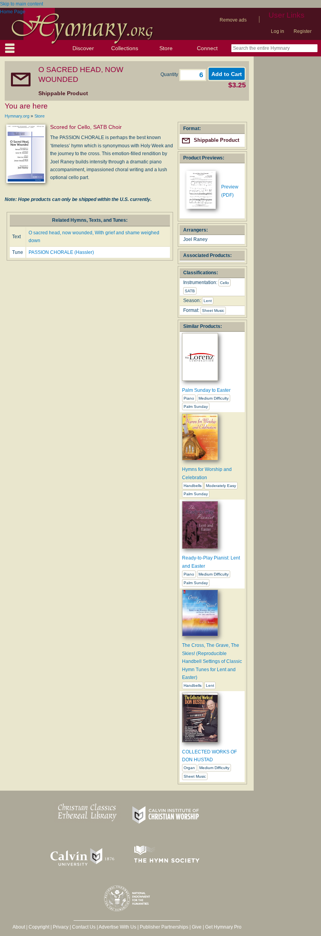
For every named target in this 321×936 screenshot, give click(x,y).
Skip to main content (21, 4)
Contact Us (84, 927)
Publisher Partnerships (164, 927)
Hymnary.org (17, 116)
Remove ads (233, 20)
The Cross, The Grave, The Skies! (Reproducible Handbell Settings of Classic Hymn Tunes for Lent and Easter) (212, 661)
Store (166, 48)
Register (303, 31)
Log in (277, 31)
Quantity (169, 74)
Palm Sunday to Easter (206, 390)
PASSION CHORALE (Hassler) (61, 252)
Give (197, 927)
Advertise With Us (117, 927)
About (19, 927)
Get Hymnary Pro (223, 927)
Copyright (39, 927)
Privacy (61, 927)
